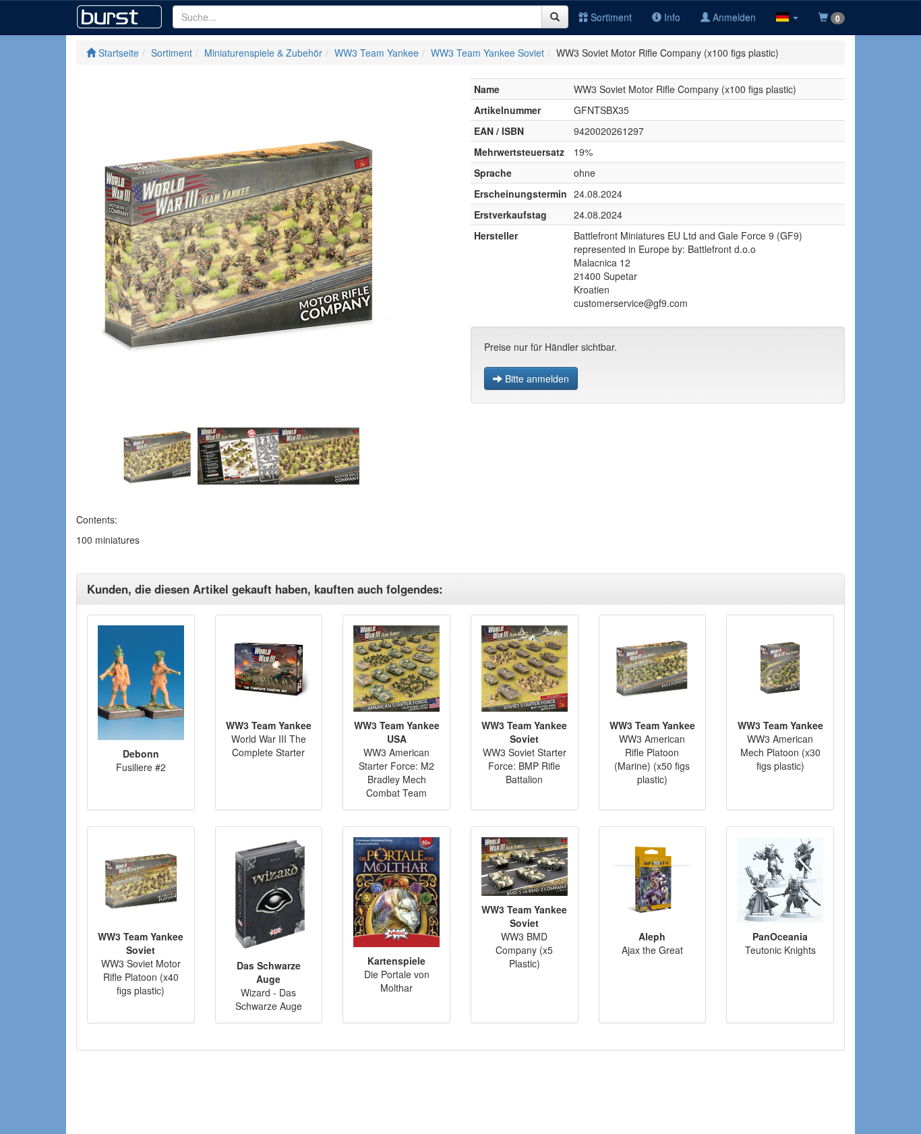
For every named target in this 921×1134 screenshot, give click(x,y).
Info (670, 17)
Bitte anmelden (535, 378)
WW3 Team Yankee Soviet (487, 52)
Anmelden (733, 17)
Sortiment (610, 17)
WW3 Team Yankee (376, 52)
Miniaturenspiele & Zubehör (263, 52)
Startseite (117, 52)
